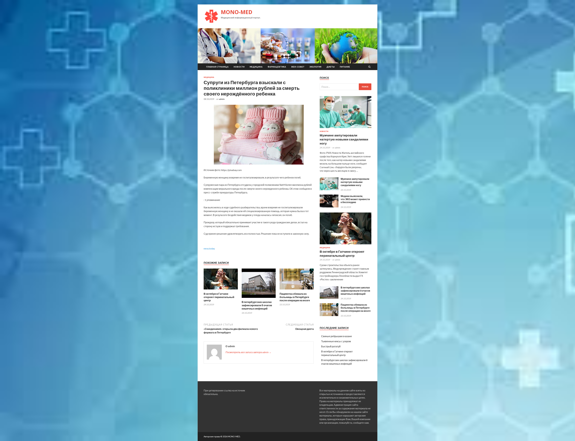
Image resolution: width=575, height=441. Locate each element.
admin (222, 99)
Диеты (330, 67)
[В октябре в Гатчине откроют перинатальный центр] (221, 290)
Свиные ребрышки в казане (336, 336)
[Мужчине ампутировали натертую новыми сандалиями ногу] (345, 128)
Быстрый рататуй (331, 346)
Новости (239, 67)
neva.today (209, 248)
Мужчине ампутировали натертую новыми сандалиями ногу (344, 139)
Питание (345, 67)
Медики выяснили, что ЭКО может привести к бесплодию (355, 199)
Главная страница (217, 67)
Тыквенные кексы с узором (336, 341)
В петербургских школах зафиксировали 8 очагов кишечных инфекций (257, 305)
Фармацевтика (277, 67)
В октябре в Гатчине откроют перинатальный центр (219, 297)
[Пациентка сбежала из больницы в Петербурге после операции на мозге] (297, 290)
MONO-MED (236, 12)
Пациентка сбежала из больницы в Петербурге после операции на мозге (295, 297)
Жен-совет (297, 67)
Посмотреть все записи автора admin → (248, 352)
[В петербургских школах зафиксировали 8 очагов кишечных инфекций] (259, 298)
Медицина (256, 67)
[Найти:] (345, 86)
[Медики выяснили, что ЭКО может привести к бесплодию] (329, 206)
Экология (315, 67)
